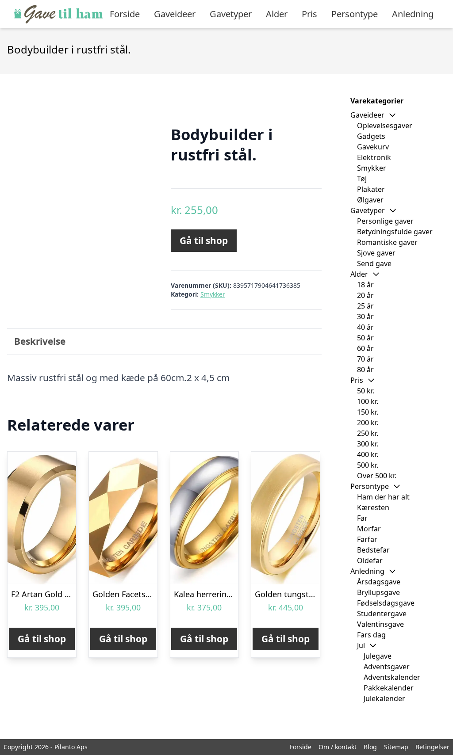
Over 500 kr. (376, 475)
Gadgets (371, 136)
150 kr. (367, 412)
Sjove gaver (376, 253)
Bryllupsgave (378, 592)
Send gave (374, 263)
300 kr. (367, 444)
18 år (365, 285)
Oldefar (370, 560)
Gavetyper (231, 14)
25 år (365, 306)
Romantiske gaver (387, 242)
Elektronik (374, 157)
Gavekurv (373, 147)
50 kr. (365, 391)
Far (362, 518)
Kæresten (373, 507)
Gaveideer (175, 14)
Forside (125, 14)
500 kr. (367, 465)
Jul (361, 645)
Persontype (354, 14)
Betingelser (432, 747)
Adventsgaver (387, 666)
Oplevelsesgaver (384, 125)
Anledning (413, 14)
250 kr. (367, 433)
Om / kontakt (338, 747)
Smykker (212, 294)
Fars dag (371, 635)
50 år (365, 338)
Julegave (378, 656)
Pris (309, 14)
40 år (365, 327)
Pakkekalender (389, 688)
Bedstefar (373, 550)
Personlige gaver (385, 221)
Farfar (367, 539)
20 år (365, 295)
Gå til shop (204, 240)
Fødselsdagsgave (386, 603)
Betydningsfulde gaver (395, 231)
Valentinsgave (380, 624)
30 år (365, 316)
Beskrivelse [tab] (39, 341)
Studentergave (382, 613)
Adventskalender (392, 677)
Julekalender (384, 698)
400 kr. (367, 454)
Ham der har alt (383, 497)
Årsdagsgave (378, 582)
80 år (365, 369)
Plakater (371, 189)
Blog (370, 747)
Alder (277, 14)
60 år (365, 348)
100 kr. (367, 401)
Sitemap (396, 747)
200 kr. (367, 422)
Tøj (362, 178)
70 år (365, 359)
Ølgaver (370, 200)
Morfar (369, 529)
